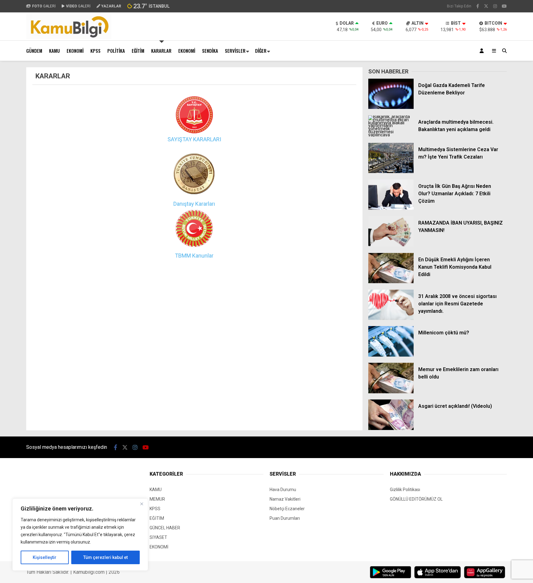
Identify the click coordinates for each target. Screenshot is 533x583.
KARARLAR (161, 50)
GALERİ (44, 6)
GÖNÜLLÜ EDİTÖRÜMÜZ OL (416, 499)
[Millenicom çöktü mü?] (391, 355)
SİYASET (158, 537)
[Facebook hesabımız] (477, 6)
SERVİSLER (235, 50)
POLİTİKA (116, 50)
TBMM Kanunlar (194, 255)
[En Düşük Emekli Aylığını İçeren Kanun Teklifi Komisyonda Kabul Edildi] (391, 281)
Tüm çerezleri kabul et (105, 557)
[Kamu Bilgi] (68, 37)
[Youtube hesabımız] (504, 6)
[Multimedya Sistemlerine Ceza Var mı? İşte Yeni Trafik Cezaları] (391, 171)
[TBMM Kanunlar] (194, 246)
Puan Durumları (285, 518)
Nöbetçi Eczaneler (287, 508)
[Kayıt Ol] (483, 51)
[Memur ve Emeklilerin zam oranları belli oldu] (391, 391)
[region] (80, 534)
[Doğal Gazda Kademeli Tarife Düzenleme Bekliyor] (391, 107)
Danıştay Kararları (194, 204)
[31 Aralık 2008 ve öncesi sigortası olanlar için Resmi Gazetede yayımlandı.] (391, 318)
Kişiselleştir (44, 557)
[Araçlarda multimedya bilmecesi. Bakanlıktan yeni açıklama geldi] (391, 134)
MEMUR (157, 499)
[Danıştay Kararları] (194, 195)
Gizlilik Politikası (405, 489)
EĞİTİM (138, 50)
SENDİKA (210, 50)
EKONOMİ (75, 50)
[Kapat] (141, 503)
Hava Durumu (283, 489)
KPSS (95, 50)
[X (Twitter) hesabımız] (486, 6)
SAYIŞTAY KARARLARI (194, 139)
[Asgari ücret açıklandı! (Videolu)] (391, 428)
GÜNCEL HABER (165, 527)
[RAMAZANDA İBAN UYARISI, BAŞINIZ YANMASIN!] (391, 244)
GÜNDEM (34, 50)
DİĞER (260, 50)
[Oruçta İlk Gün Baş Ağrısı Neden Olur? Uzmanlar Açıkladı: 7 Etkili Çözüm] (391, 208)
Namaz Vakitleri (285, 499)
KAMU (54, 50)
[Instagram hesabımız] (495, 6)
